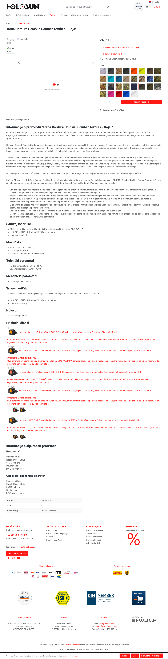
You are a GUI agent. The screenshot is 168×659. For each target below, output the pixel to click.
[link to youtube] (18, 558)
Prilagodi (125, 656)
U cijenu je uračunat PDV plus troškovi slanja (119, 47)
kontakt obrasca (27, 547)
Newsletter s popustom (136, 530)
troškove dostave (72, 645)
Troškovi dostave (93, 533)
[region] (50, 62)
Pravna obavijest (93, 540)
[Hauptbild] (56, 62)
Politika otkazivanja (94, 530)
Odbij (135, 656)
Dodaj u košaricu (141, 102)
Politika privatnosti (94, 537)
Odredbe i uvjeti (93, 543)
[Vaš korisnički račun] (148, 7)
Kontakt (49, 537)
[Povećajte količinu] (117, 102)
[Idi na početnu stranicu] (23, 6)
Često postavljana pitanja (57, 533)
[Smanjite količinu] (102, 102)
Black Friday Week (54, 540)
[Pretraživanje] (107, 7)
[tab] (8, 120)
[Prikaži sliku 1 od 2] (54, 85)
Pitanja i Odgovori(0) (113, 54)
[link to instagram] (13, 558)
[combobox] (85, 7)
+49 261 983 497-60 (16, 535)
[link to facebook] (8, 558)
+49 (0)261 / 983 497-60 (106, 626)
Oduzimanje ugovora (17, 553)
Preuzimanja (51, 530)
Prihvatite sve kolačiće (151, 656)
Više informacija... (71, 656)
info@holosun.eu (107, 624)
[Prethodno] (19, 62)
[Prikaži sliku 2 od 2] (58, 85)
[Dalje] (93, 62)
